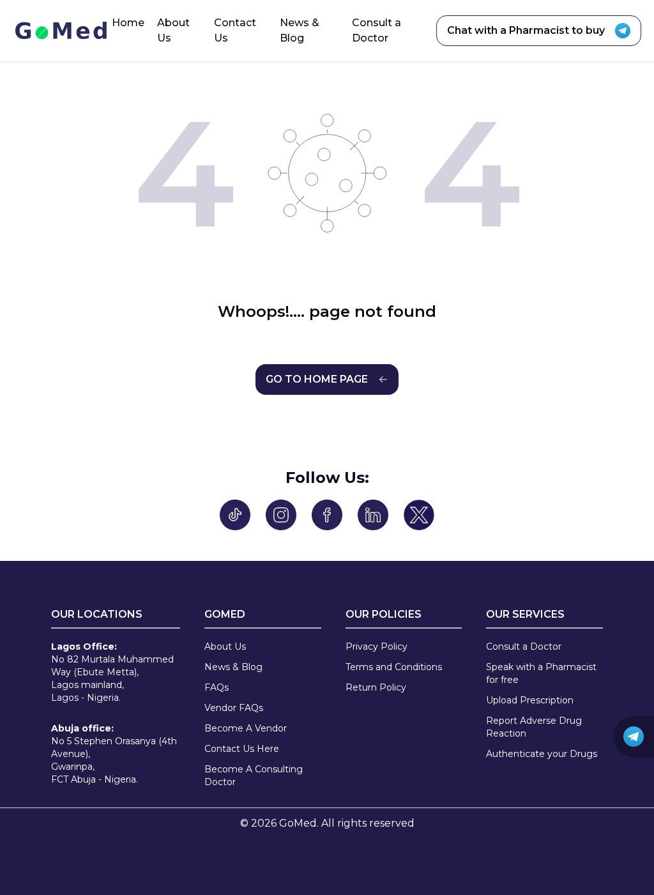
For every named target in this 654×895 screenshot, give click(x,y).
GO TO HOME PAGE (317, 379)
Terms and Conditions (394, 667)
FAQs (216, 687)
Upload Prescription (530, 700)
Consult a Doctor (376, 30)
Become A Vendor (245, 728)
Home (128, 23)
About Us (173, 30)
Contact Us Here (241, 748)
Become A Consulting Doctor (253, 775)
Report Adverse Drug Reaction (534, 727)
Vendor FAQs (233, 708)
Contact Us (235, 30)
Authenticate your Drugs (541, 754)
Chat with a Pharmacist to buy (526, 30)
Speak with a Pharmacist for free (541, 673)
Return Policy (376, 687)
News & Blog (299, 30)
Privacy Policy (376, 646)
